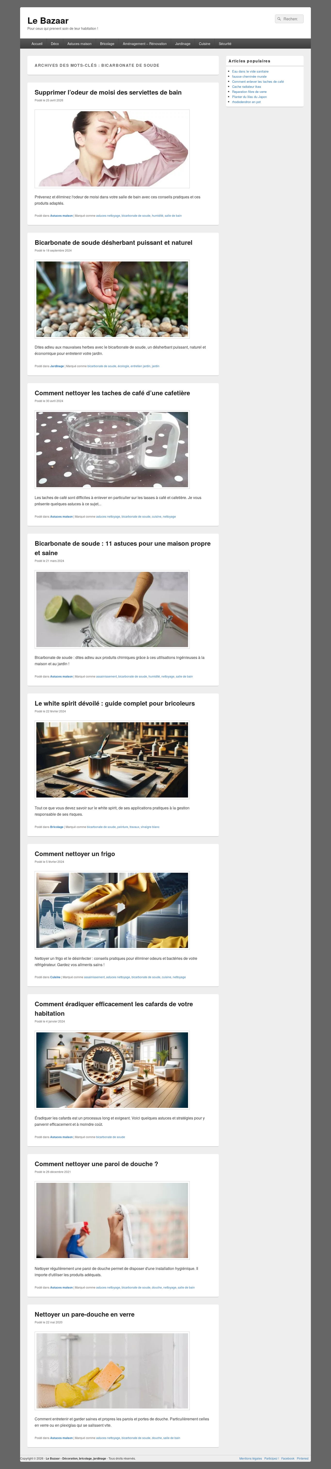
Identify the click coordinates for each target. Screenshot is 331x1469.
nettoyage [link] (169, 516)
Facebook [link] (287, 1458)
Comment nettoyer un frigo (75, 853)
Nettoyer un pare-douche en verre (84, 1314)
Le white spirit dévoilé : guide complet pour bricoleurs (115, 703)
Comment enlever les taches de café (258, 81)
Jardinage (182, 43)
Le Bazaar (48, 20)
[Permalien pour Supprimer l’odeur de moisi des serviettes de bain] (112, 190)
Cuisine (204, 43)
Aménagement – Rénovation (145, 43)
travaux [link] (134, 827)
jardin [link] (155, 366)
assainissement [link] (106, 676)
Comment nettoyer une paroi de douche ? (96, 1163)
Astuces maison (79, 43)
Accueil (37, 43)
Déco (55, 43)
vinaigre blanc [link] (150, 827)
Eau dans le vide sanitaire (250, 71)
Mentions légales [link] (250, 1458)
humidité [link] (157, 215)
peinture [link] (122, 827)
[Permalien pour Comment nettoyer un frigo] (112, 952)
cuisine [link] (156, 516)
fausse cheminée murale (249, 76)
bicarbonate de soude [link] (136, 215)
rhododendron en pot (246, 101)
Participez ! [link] (271, 1458)
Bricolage (107, 43)
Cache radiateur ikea (246, 86)
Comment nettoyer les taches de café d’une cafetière (113, 392)
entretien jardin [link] (140, 366)
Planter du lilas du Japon (249, 96)
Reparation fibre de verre (249, 91)
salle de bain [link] (173, 215)
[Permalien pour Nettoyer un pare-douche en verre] (112, 1412)
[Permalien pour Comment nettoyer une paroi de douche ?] (112, 1262)
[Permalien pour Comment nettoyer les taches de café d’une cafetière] (112, 491)
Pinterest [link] (302, 1458)
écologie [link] (123, 366)
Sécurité (225, 43)
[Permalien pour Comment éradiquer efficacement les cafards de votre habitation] (112, 1112)
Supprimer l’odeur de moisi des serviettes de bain (108, 92)
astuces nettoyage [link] (108, 215)
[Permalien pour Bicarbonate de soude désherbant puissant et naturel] (112, 341)
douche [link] (157, 1287)
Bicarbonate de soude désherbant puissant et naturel (113, 242)
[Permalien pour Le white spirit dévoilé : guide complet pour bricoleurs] (112, 801)
